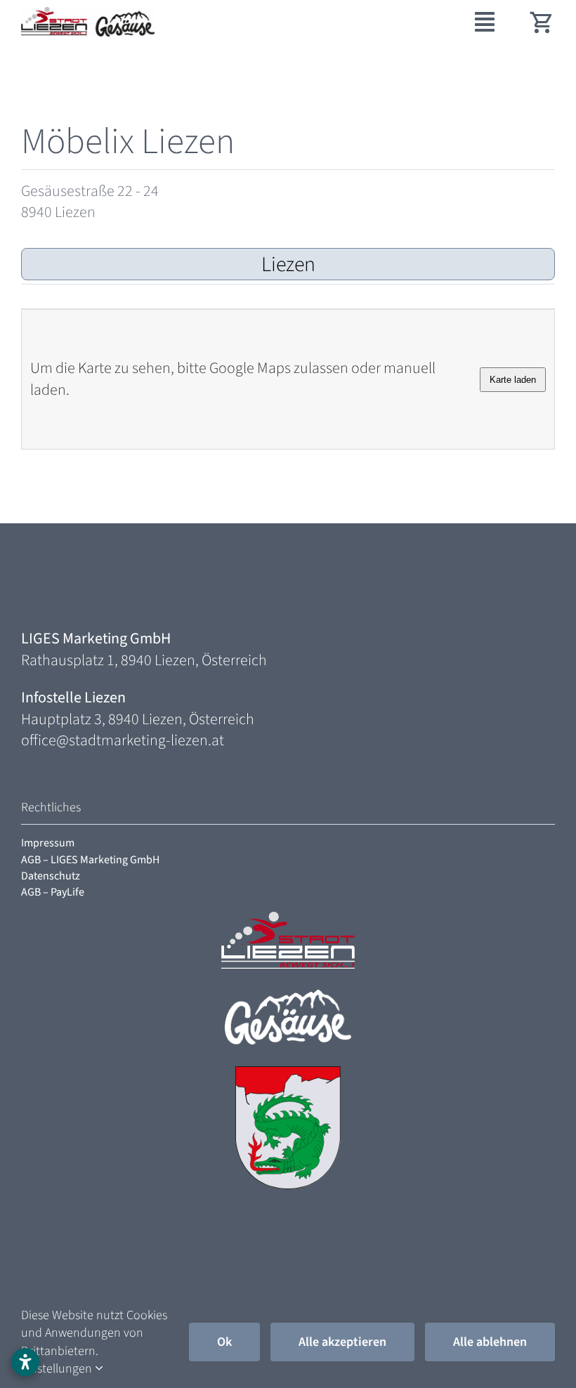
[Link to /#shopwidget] (542, 22)
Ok (224, 1342)
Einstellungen (58, 1368)
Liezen (288, 264)
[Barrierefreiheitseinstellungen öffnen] (25, 1362)
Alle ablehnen (490, 1342)
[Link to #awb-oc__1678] (485, 22)
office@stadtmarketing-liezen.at (122, 740)
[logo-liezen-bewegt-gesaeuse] (88, 15)
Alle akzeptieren (342, 1342)
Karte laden (513, 379)
